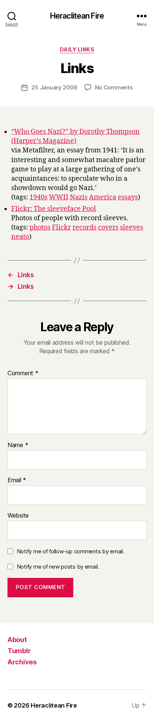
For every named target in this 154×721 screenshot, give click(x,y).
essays (128, 197)
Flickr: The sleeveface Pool (53, 209)
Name (17, 445)
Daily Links (77, 49)
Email (16, 480)
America (102, 197)
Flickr (61, 227)
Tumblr (19, 651)
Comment (22, 373)
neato (20, 237)
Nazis (78, 197)
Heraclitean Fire (77, 16)
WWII (58, 197)
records (84, 227)
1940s (38, 197)
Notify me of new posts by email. (58, 566)
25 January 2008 (54, 87)
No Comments (114, 87)
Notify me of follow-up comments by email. (70, 551)
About (17, 639)
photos (40, 227)
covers (108, 227)
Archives (22, 662)
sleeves (131, 227)
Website (18, 515)
